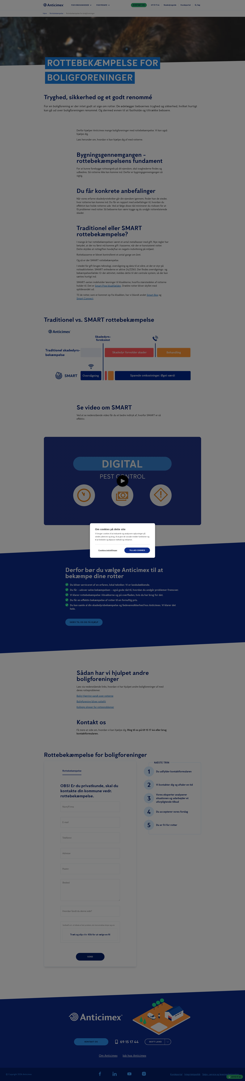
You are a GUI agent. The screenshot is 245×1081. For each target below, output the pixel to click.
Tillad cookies (137, 550)
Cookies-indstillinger (107, 550)
